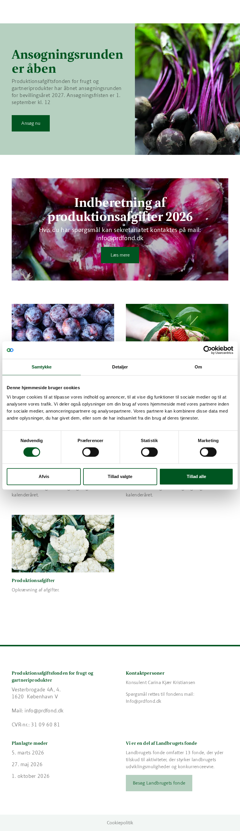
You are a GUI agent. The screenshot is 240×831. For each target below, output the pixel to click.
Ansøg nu (30, 123)
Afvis (44, 476)
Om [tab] (198, 366)
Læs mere (120, 255)
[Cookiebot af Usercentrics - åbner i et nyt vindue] (207, 350)
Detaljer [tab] (120, 366)
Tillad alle (196, 476)
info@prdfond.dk (44, 710)
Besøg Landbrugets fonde (159, 783)
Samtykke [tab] (42, 366)
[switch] (90, 452)
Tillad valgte (120, 476)
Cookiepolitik (120, 822)
